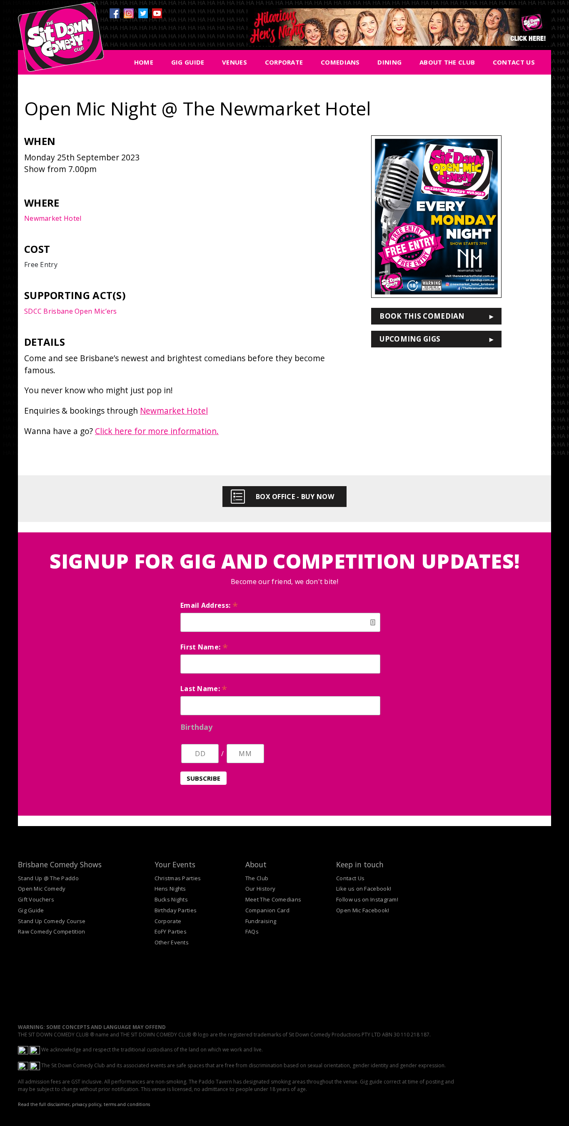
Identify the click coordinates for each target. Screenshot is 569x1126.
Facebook (115, 13)
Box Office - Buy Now (295, 496)
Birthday (196, 727)
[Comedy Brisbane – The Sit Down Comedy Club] (61, 40)
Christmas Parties (178, 878)
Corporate (284, 62)
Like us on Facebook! (363, 888)
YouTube (157, 13)
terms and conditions (127, 1104)
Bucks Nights (171, 899)
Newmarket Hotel (53, 218)
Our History (260, 888)
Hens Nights (170, 888)
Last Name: (203, 688)
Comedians (340, 62)
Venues (234, 62)
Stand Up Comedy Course (52, 921)
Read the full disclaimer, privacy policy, (60, 1104)
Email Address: (209, 605)
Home (143, 62)
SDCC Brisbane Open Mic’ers (70, 311)
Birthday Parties (176, 910)
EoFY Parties (171, 931)
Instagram (129, 13)
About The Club (447, 62)
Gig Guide (188, 62)
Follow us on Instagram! (367, 899)
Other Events (172, 942)
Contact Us (514, 62)
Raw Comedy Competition (51, 931)
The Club (256, 878)
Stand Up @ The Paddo (48, 878)
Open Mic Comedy (42, 888)
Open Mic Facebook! (362, 910)
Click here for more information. (157, 431)
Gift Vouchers (36, 899)
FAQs (252, 931)
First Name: (204, 647)
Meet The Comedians (273, 899)
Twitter (143, 13)
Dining (389, 62)
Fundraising (260, 921)
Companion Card (267, 910)
